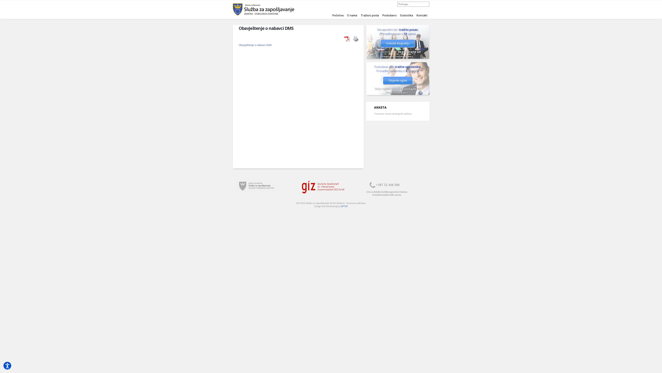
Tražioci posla (370, 15)
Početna (338, 15)
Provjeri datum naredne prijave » (397, 56)
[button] (7, 366)
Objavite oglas (398, 80)
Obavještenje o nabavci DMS (255, 45)
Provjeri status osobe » (397, 93)
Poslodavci (389, 15)
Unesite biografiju (397, 43)
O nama (352, 15)
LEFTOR (344, 206)
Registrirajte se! (409, 52)
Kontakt (422, 15)
